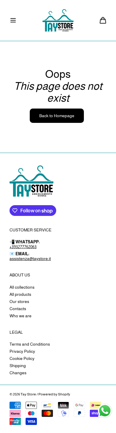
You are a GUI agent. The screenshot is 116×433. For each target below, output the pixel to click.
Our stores (19, 301)
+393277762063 (23, 246)
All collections (22, 287)
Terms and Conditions (30, 344)
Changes (18, 372)
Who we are (21, 315)
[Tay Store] (58, 20)
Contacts (18, 308)
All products (20, 294)
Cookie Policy (22, 358)
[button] (13, 20)
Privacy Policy (22, 351)
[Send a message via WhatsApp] (105, 411)
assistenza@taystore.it (30, 258)
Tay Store (28, 394)
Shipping (18, 365)
